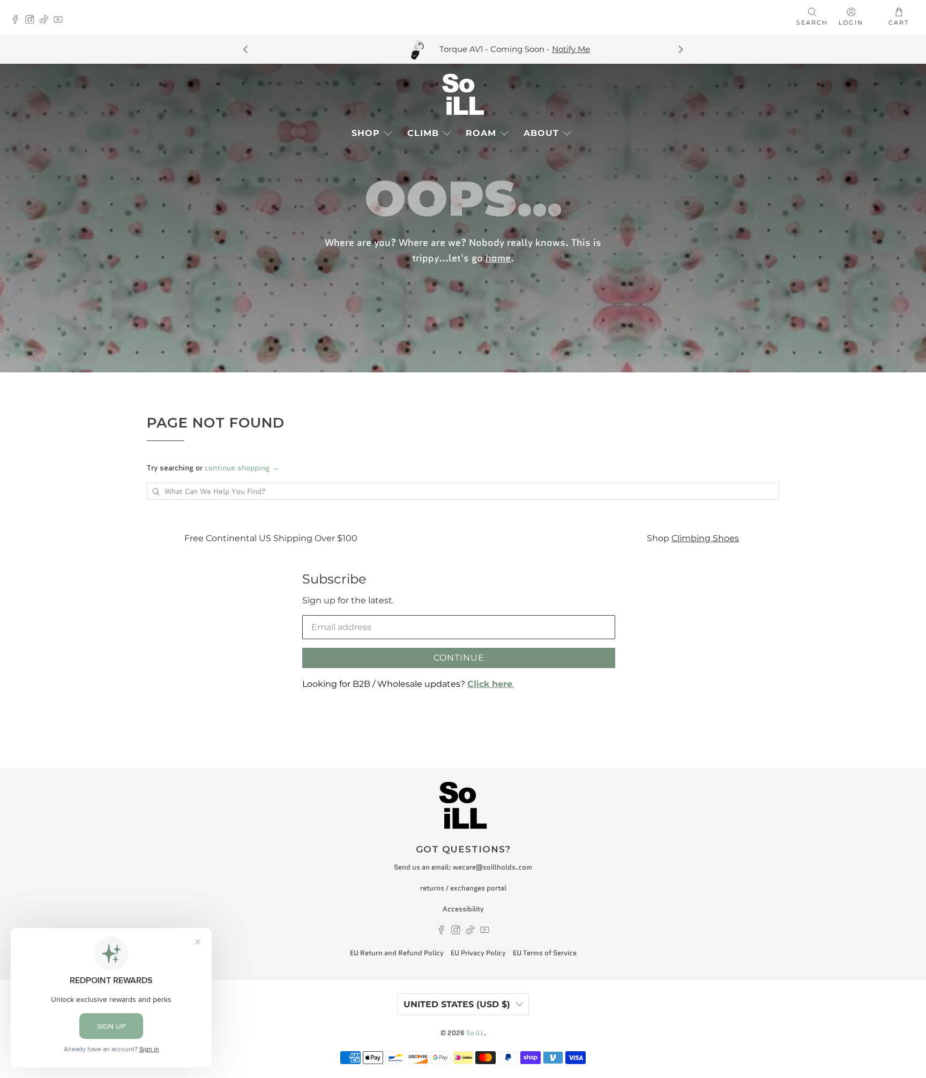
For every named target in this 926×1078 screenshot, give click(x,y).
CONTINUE (459, 658)
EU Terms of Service (545, 953)
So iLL (475, 1033)
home (498, 258)
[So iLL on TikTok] (47, 21)
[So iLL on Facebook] (18, 21)
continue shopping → (242, 467)
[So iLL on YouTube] (61, 21)
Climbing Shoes (687, 538)
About (541, 133)
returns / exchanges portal (463, 888)
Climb (423, 133)
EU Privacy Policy (478, 953)
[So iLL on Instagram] (32, 21)
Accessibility (463, 909)
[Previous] (246, 49)
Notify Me (536, 49)
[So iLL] (463, 94)
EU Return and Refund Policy (397, 953)
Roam (481, 133)
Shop (366, 133)
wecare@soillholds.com (492, 867)
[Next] (680, 49)
